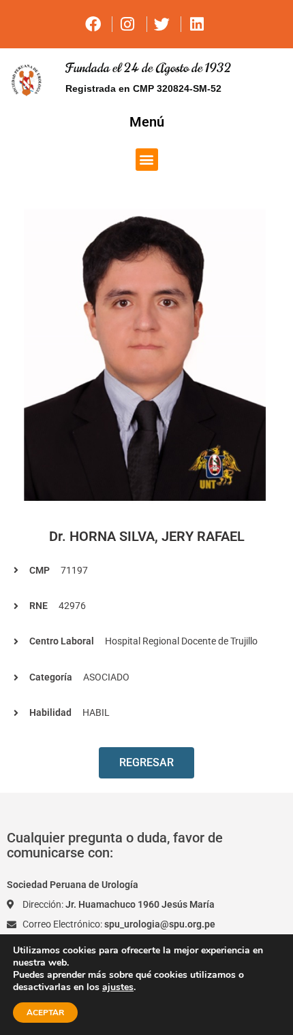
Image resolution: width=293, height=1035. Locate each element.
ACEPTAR (45, 1012)
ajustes (118, 987)
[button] (147, 159)
